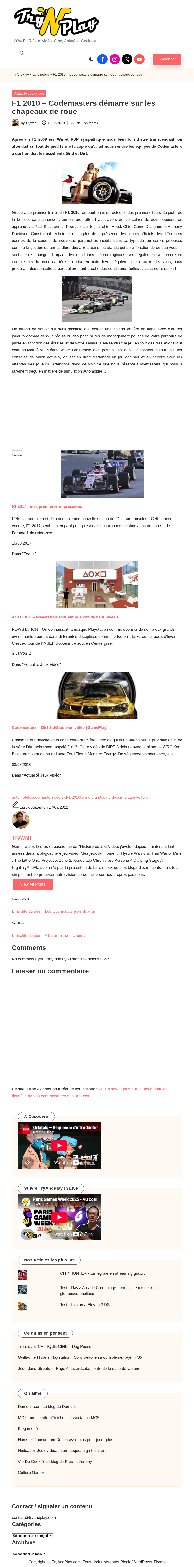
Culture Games (31, 1472)
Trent (22, 1346)
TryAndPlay (20, 74)
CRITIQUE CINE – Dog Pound (64, 1346)
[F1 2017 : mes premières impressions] (97, 474)
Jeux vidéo (108, 797)
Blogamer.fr (28, 1428)
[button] (167, 59)
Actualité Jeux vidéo (29, 93)
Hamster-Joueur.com (36, 1439)
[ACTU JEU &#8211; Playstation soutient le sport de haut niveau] (97, 584)
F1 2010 (73, 797)
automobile (41, 74)
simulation (127, 797)
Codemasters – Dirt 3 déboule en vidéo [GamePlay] (60, 727)
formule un (89, 797)
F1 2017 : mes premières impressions (47, 506)
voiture (142, 797)
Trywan (21, 837)
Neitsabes (27, 1450)
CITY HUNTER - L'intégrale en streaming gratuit (102, 1273)
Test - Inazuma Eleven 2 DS (85, 1304)
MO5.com (26, 1418)
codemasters (42, 797)
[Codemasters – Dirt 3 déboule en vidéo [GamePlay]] (97, 695)
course (60, 797)
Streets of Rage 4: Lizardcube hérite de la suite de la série (88, 1368)
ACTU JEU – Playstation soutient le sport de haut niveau (65, 617)
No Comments (87, 123)
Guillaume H (29, 1357)
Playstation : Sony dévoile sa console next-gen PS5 (96, 1357)
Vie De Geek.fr (31, 1461)
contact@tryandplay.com (34, 1517)
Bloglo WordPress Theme (143, 1562)
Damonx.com (29, 1406)
